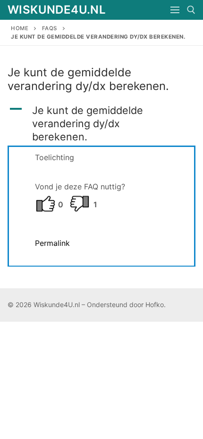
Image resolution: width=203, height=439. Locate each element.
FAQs (49, 28)
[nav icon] (174, 10)
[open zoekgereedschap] (191, 10)
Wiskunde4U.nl (57, 9)
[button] (101, 123)
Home (19, 28)
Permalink (52, 243)
